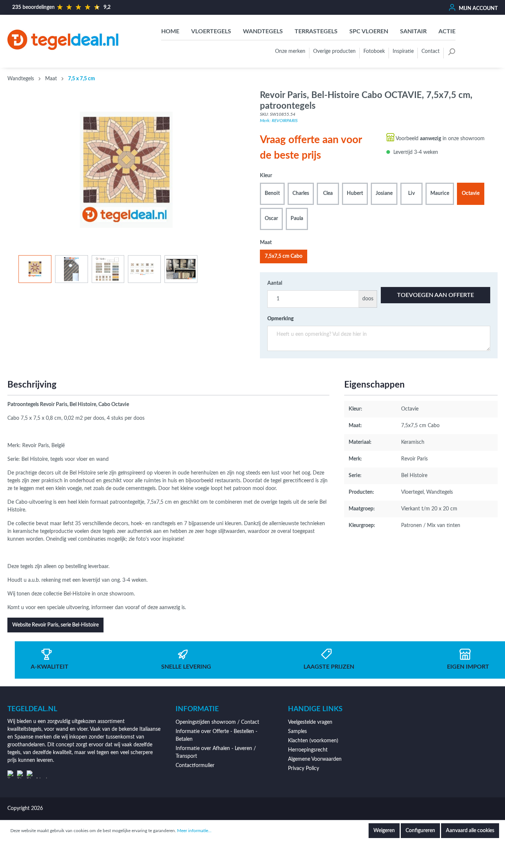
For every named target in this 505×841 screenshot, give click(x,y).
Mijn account (478, 8)
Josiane (384, 193)
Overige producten (334, 51)
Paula (297, 218)
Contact (430, 51)
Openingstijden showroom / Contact (217, 722)
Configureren (420, 830)
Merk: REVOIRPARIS (279, 120)
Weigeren (384, 830)
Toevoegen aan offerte (435, 295)
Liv (411, 193)
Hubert (355, 193)
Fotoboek (374, 51)
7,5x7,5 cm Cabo (283, 256)
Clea (328, 193)
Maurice (439, 193)
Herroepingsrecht (308, 750)
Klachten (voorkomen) (313, 740)
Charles (300, 193)
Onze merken (290, 51)
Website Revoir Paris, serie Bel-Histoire (55, 625)
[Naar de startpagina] (62, 40)
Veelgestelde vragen (310, 722)
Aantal (274, 283)
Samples (297, 731)
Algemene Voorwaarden (315, 759)
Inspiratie (403, 51)
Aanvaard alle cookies (470, 830)
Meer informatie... (194, 830)
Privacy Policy (303, 768)
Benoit (272, 193)
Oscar (271, 218)
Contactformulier (195, 765)
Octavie (470, 193)
